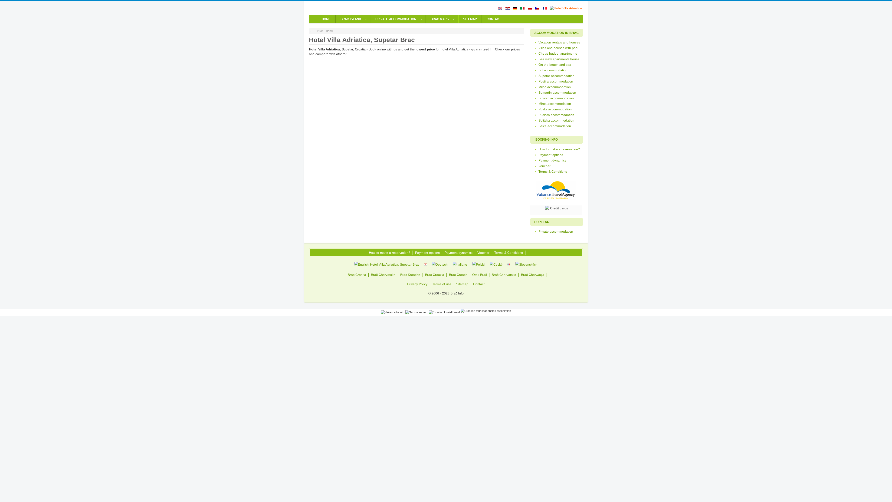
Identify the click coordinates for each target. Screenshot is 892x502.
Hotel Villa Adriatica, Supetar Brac (394, 264)
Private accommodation (555, 231)
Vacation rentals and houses (559, 42)
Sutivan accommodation (556, 98)
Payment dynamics (552, 160)
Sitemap (462, 284)
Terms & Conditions (552, 171)
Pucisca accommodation (556, 115)
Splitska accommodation (556, 120)
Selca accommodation (554, 126)
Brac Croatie (458, 275)
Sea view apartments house (558, 59)
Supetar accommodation (556, 76)
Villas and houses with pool (558, 48)
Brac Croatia (357, 275)
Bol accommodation (552, 70)
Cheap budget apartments (557, 53)
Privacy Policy (417, 284)
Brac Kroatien (410, 275)
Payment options (550, 155)
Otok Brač (479, 275)
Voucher (544, 166)
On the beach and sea (554, 64)
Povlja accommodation (555, 109)
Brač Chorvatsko (383, 275)
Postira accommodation (555, 81)
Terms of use (441, 284)
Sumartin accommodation (557, 92)
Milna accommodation (554, 87)
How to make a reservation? (559, 149)
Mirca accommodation (554, 104)
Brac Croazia (434, 275)
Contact (479, 284)
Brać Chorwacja (532, 275)
